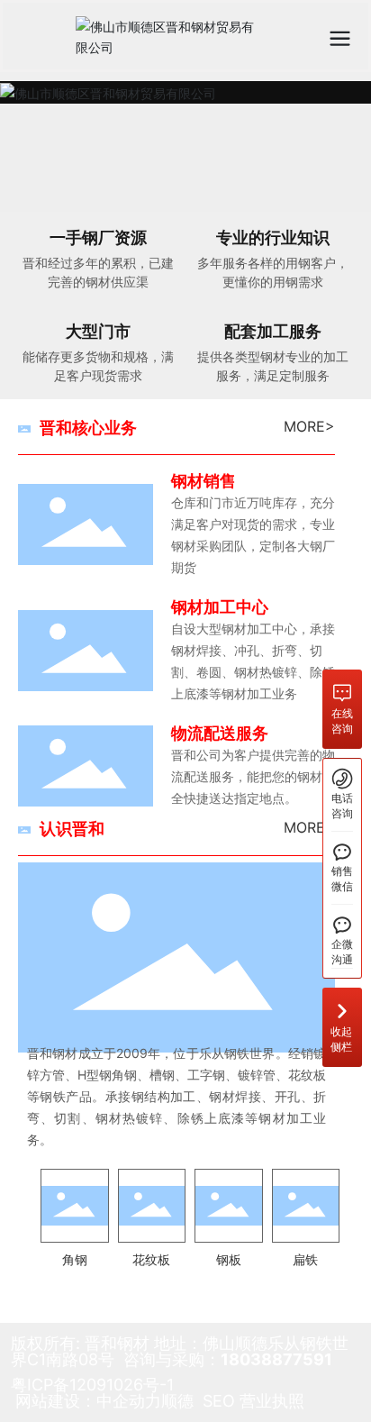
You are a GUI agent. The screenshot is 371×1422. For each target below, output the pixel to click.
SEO (219, 1400)
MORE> (309, 426)
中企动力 (128, 1400)
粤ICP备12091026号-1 (92, 1384)
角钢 (74, 1259)
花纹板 (151, 1259)
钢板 (228, 1259)
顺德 (177, 1400)
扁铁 (305, 1259)
